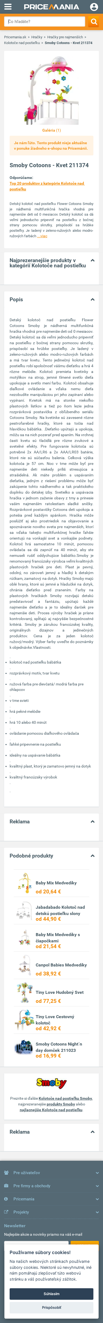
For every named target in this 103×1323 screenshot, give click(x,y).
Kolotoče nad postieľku (22, 43)
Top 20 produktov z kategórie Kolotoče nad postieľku (47, 186)
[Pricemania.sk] (51, 7)
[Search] (93, 21)
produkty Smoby (61, 1104)
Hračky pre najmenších (65, 37)
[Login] (94, 7)
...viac (42, 236)
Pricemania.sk (15, 37)
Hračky (36, 37)
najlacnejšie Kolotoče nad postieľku (51, 1110)
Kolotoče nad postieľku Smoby (65, 1098)
